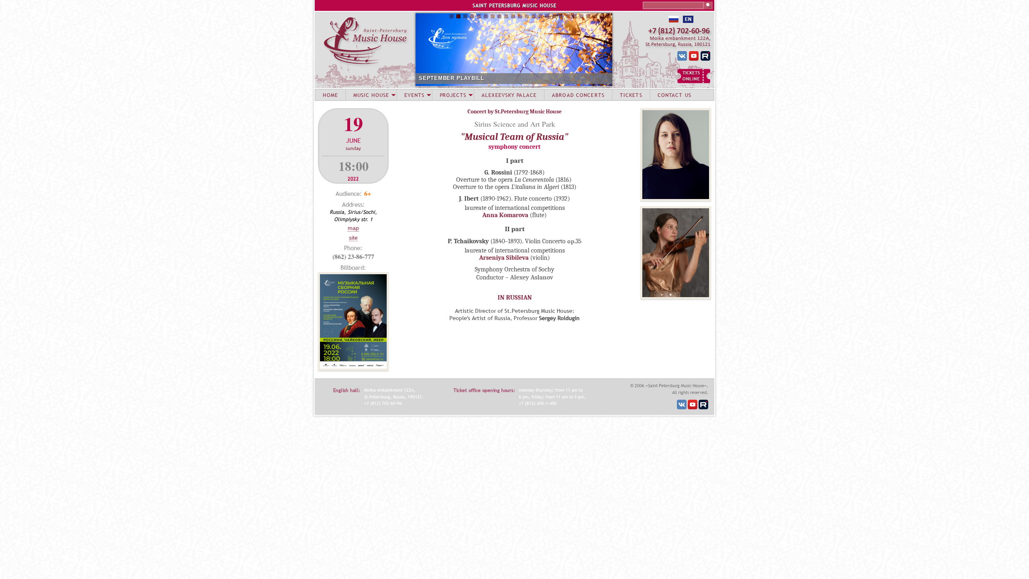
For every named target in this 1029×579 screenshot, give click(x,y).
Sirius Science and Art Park (514, 124)
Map (353, 228)
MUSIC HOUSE (371, 95)
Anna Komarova (505, 215)
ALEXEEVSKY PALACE (509, 95)
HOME (330, 95)
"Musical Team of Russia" (514, 136)
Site (353, 237)
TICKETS (631, 95)
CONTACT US (674, 95)
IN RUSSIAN (515, 297)
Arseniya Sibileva (504, 257)
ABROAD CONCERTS (578, 95)
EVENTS (414, 95)
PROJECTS (453, 95)
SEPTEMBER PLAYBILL (451, 78)
